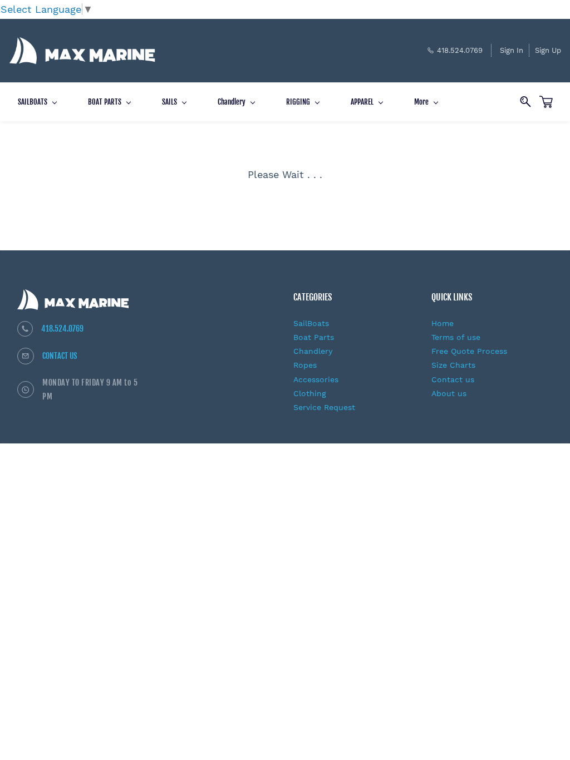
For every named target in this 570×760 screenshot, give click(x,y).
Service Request (324, 407)
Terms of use (455, 337)
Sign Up (548, 50)
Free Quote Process (469, 351)
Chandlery (312, 351)
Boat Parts (313, 337)
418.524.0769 (62, 328)
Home (442, 323)
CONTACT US (59, 356)
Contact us (452, 379)
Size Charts (453, 365)
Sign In (511, 50)
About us (448, 393)
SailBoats (311, 323)
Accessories (315, 379)
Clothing (309, 393)
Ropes (305, 365)
